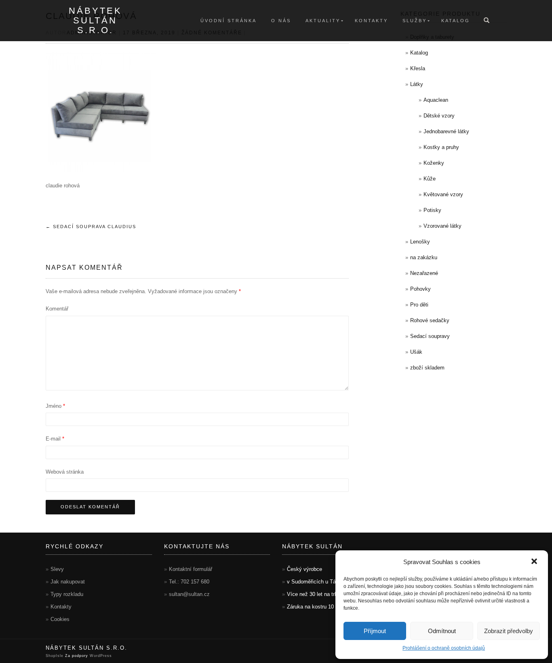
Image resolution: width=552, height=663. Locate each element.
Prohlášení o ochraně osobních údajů (443, 648)
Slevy (57, 569)
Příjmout (375, 630)
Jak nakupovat (68, 582)
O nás (281, 20)
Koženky (433, 163)
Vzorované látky (442, 226)
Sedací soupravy (430, 336)
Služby (414, 20)
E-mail (55, 439)
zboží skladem (427, 368)
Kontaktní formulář (190, 569)
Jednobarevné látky (446, 131)
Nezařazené (424, 273)
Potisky (432, 210)
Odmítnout (442, 630)
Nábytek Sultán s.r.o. (95, 20)
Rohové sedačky (429, 320)
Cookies (60, 619)
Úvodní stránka (228, 20)
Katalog (455, 20)
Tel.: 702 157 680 (189, 582)
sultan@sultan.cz (189, 594)
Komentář (57, 309)
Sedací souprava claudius (91, 226)
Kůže (429, 179)
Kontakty (371, 20)
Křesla (417, 68)
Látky (416, 84)
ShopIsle (55, 656)
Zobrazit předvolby (508, 630)
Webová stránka (65, 472)
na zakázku (423, 257)
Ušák (416, 352)
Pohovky (420, 289)
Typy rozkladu (67, 594)
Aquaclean (435, 100)
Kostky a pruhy (441, 147)
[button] (535, 562)
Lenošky (420, 242)
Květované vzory (443, 194)
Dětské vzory (439, 116)
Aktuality (322, 20)
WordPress (100, 656)
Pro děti (419, 305)
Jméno (55, 406)
